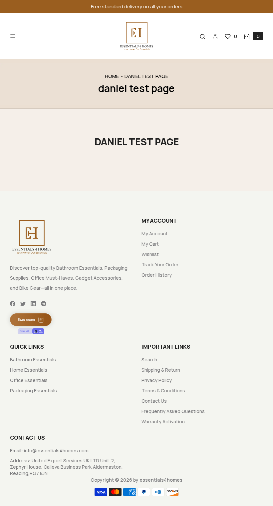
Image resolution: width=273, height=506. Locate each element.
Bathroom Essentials (33, 359)
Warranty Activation (163, 421)
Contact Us (154, 401)
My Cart (150, 244)
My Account (154, 233)
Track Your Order (159, 264)
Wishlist (150, 254)
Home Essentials (28, 370)
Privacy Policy (156, 380)
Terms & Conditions (163, 390)
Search (149, 359)
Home (112, 76)
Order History (156, 275)
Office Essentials (29, 380)
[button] (253, 36)
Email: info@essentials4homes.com (49, 450)
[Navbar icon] (13, 36)
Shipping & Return (160, 370)
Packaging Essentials (33, 390)
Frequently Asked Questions (173, 411)
